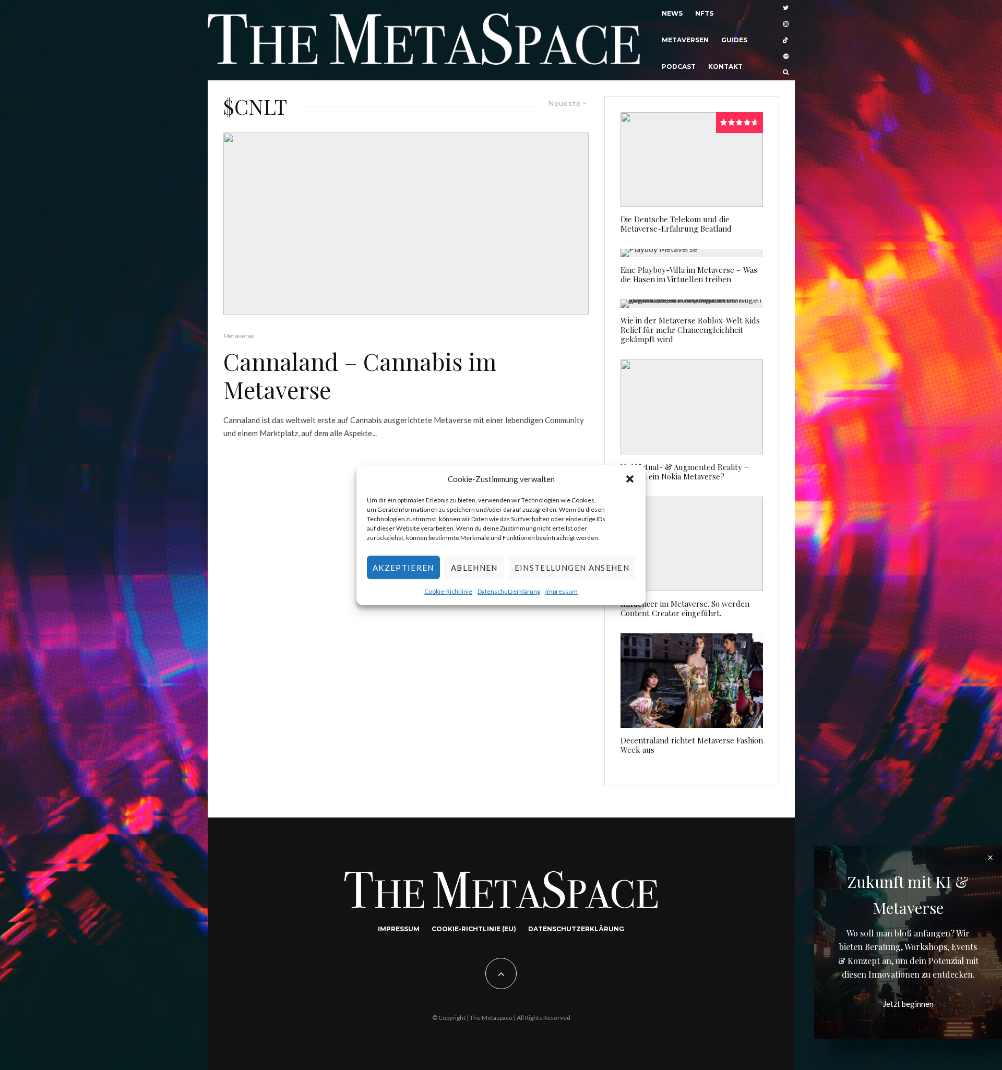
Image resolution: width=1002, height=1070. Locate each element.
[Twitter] (786, 8)
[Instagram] (786, 24)
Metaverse (238, 336)
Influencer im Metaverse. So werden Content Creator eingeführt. (685, 608)
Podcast (679, 66)
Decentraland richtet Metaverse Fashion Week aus (692, 745)
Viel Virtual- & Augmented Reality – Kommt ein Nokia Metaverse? (685, 471)
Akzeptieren (403, 567)
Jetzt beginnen (908, 1003)
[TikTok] (785, 40)
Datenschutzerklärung (509, 592)
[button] (630, 479)
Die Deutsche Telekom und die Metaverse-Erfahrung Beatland (676, 223)
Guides (734, 40)
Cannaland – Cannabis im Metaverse (359, 375)
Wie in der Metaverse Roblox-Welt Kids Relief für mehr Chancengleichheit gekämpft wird (690, 330)
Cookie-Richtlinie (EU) (474, 929)
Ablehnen (474, 567)
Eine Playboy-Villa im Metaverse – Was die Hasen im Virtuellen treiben (689, 274)
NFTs (704, 13)
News (672, 13)
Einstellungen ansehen (572, 567)
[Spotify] (786, 56)
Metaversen (685, 40)
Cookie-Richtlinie (448, 592)
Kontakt (725, 66)
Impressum (561, 592)
